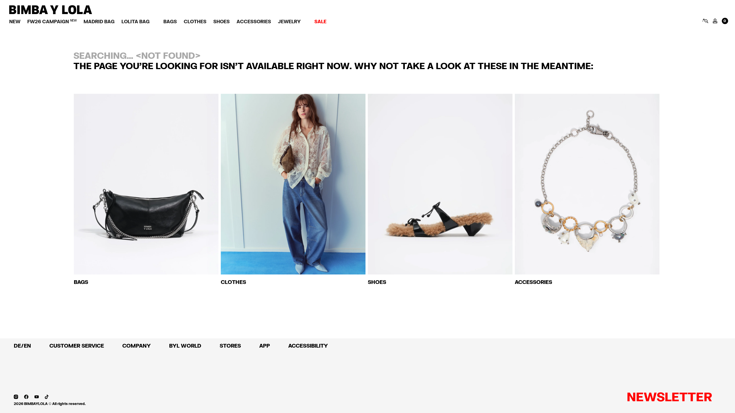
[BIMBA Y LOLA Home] (50, 12)
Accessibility (308, 345)
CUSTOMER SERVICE (76, 345)
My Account (715, 21)
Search (705, 20)
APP (264, 345)
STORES (230, 345)
